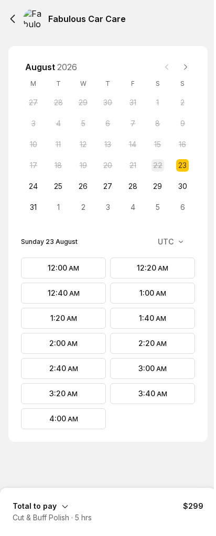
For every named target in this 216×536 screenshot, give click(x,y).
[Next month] (185, 67)
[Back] (12, 18)
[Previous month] (166, 67)
